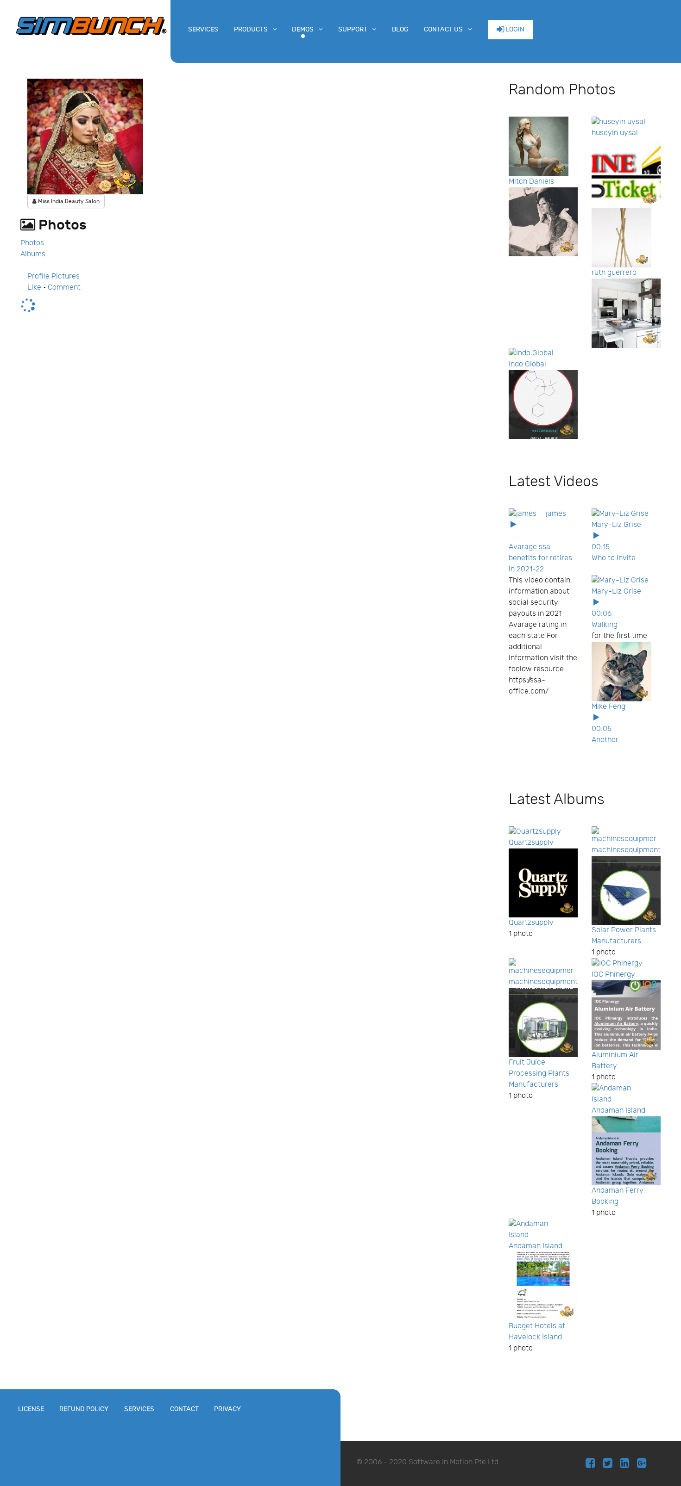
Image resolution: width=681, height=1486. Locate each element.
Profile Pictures (53, 276)
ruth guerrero (614, 272)
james (556, 513)
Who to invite (614, 558)
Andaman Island (618, 1110)
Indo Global (527, 364)
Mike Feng (608, 706)
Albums (32, 254)
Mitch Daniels (531, 181)
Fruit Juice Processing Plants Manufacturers (539, 1073)
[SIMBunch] (91, 25)
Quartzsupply (531, 842)
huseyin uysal (615, 133)
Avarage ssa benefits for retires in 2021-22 (540, 558)
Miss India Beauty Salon (68, 201)
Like (34, 287)
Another (605, 740)
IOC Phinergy (613, 974)
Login (514, 29)
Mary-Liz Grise (616, 524)
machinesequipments (628, 850)
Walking (605, 624)
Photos (32, 243)
